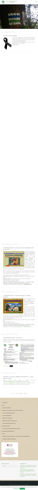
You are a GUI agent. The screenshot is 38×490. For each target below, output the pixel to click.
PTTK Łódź (14, 32)
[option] (19, 22)
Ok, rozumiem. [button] (22, 488)
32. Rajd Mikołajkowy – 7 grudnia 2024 (12, 140)
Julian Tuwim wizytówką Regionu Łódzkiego (11, 428)
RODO (3, 433)
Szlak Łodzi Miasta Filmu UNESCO (8, 423)
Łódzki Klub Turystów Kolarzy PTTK (9, 420)
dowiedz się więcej (16, 488)
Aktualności (4, 402)
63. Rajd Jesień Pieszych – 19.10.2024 (12, 337)
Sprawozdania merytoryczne (8, 431)
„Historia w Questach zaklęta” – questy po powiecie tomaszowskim (15, 436)
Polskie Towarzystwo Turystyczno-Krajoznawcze (12, 1)
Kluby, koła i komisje (6, 407)
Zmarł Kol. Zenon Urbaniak (10, 35)
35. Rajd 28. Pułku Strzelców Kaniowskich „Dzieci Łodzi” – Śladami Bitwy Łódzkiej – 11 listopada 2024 (17, 209)
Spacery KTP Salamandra (7, 418)
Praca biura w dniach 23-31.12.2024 (12, 60)
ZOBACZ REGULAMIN (27, 326)
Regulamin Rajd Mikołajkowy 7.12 (23, 151)
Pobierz (29, 151)
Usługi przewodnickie (6, 415)
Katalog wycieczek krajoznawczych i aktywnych (12, 410)
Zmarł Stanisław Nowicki (9, 109)
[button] (2, 22)
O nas (3, 405)
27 (25, 393)
